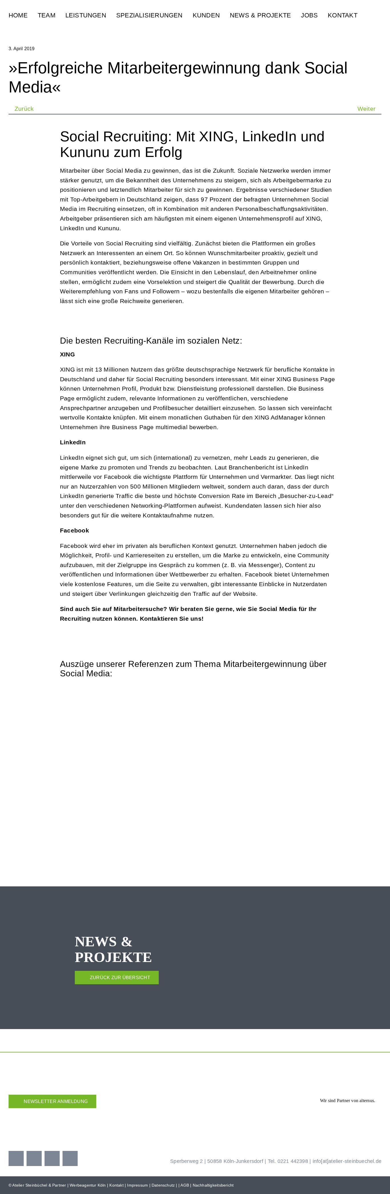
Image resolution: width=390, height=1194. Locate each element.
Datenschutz (163, 1185)
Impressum (137, 1185)
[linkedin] (70, 1158)
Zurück (24, 108)
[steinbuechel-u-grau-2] (377, 13)
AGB (184, 1185)
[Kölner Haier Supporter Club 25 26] (158, 1113)
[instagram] (34, 1158)
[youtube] (52, 1158)
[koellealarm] (230, 1111)
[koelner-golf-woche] (361, 1111)
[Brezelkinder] (296, 1116)
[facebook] (16, 1158)
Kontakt (116, 1185)
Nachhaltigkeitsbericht (213, 1185)
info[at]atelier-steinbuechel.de (347, 1161)
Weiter (366, 108)
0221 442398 (293, 1161)
